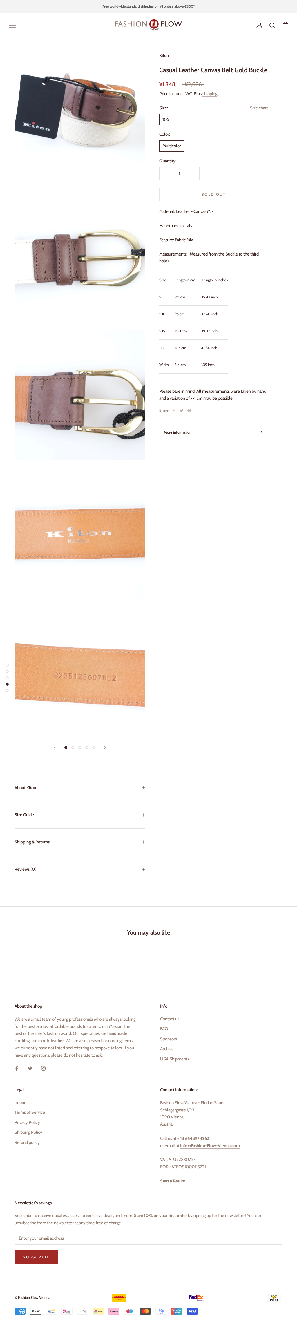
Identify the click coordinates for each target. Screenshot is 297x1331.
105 (165, 119)
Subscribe (234, 1304)
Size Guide (24, 814)
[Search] (272, 25)
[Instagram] (43, 1068)
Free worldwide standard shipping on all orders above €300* (148, 6)
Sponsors (168, 1039)
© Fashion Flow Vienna (32, 1297)
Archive (167, 1048)
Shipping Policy (28, 1132)
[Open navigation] (12, 25)
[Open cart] (285, 25)
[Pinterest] (189, 410)
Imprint (21, 1102)
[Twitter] (181, 410)
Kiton (164, 55)
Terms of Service (30, 1112)
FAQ (164, 1028)
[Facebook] (174, 410)
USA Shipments (174, 1059)
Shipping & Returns (32, 842)
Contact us (169, 1019)
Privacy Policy (27, 1122)
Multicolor (171, 146)
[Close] (282, 1229)
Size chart (259, 108)
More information (177, 432)
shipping (209, 93)
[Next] (105, 747)
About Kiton (25, 787)
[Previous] (54, 747)
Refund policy (27, 1142)
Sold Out (214, 194)
